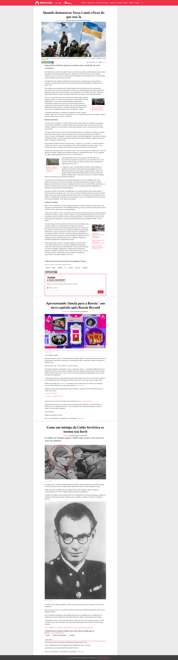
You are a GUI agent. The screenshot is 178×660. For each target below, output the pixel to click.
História (125, 2)
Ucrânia (85, 267)
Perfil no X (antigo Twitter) (54, 396)
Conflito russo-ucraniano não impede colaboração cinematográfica (97, 235)
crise (53, 267)
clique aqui (80, 418)
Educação (119, 2)
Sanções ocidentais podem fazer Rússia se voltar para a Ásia (97, 247)
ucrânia (60, 267)
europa (71, 267)
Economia (112, 2)
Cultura (84, 2)
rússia (48, 267)
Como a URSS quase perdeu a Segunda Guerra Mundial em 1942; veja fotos (67, 645)
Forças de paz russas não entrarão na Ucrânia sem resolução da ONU (98, 108)
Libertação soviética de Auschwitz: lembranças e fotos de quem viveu (66, 642)
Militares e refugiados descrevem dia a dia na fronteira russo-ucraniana (52, 169)
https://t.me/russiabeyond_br (55, 633)
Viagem (137, 2)
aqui (86, 657)
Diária (56, 287)
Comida (131, 2)
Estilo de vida (91, 2)
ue (65, 267)
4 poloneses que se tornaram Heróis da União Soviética (61, 648)
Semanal (50, 287)
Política (77, 267)
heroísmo (71, 635)
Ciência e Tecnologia (102, 2)
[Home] (37, 3)
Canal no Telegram (51, 393)
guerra (48, 635)
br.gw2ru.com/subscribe (85, 401)
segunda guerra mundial (59, 635)
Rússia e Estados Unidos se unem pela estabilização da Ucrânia (98, 242)
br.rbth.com (63, 383)
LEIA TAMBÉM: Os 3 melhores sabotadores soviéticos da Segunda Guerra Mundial (69, 627)
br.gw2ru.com (80, 385)
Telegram (103, 62)
